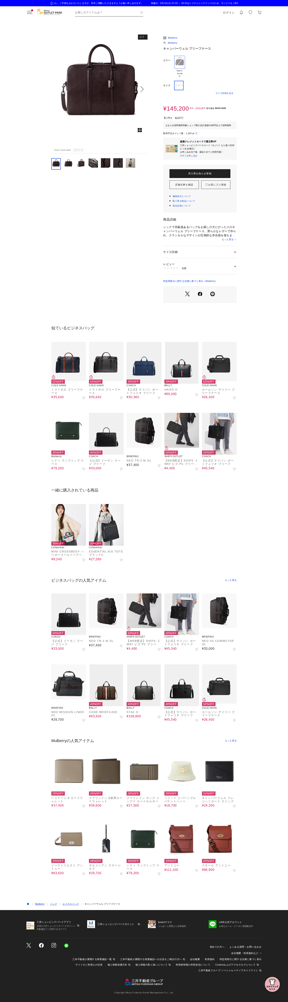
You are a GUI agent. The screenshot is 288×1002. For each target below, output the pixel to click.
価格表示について (182, 196)
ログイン (229, 12)
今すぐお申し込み (188, 155)
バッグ (53, 904)
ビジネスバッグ (70, 904)
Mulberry (172, 37)
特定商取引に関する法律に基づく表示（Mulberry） (190, 281)
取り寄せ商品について (184, 201)
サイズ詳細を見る (225, 93)
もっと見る (228, 239)
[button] (99, 89)
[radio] (179, 67)
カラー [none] (166, 60)
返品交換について (182, 205)
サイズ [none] (166, 85)
